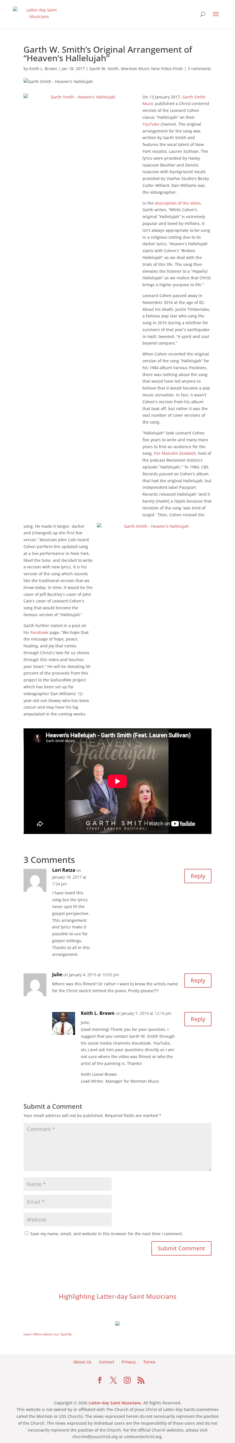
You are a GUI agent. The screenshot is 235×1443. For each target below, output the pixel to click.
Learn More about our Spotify (47, 1334)
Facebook (39, 632)
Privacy (129, 1362)
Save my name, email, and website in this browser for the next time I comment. (106, 1233)
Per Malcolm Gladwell (175, 453)
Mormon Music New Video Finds (152, 68)
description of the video (177, 203)
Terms (149, 1362)
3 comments (199, 68)
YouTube (150, 124)
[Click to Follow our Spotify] (117, 1323)
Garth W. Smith (104, 68)
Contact (106, 1362)
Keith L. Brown (43, 68)
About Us (82, 1362)
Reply (198, 876)
